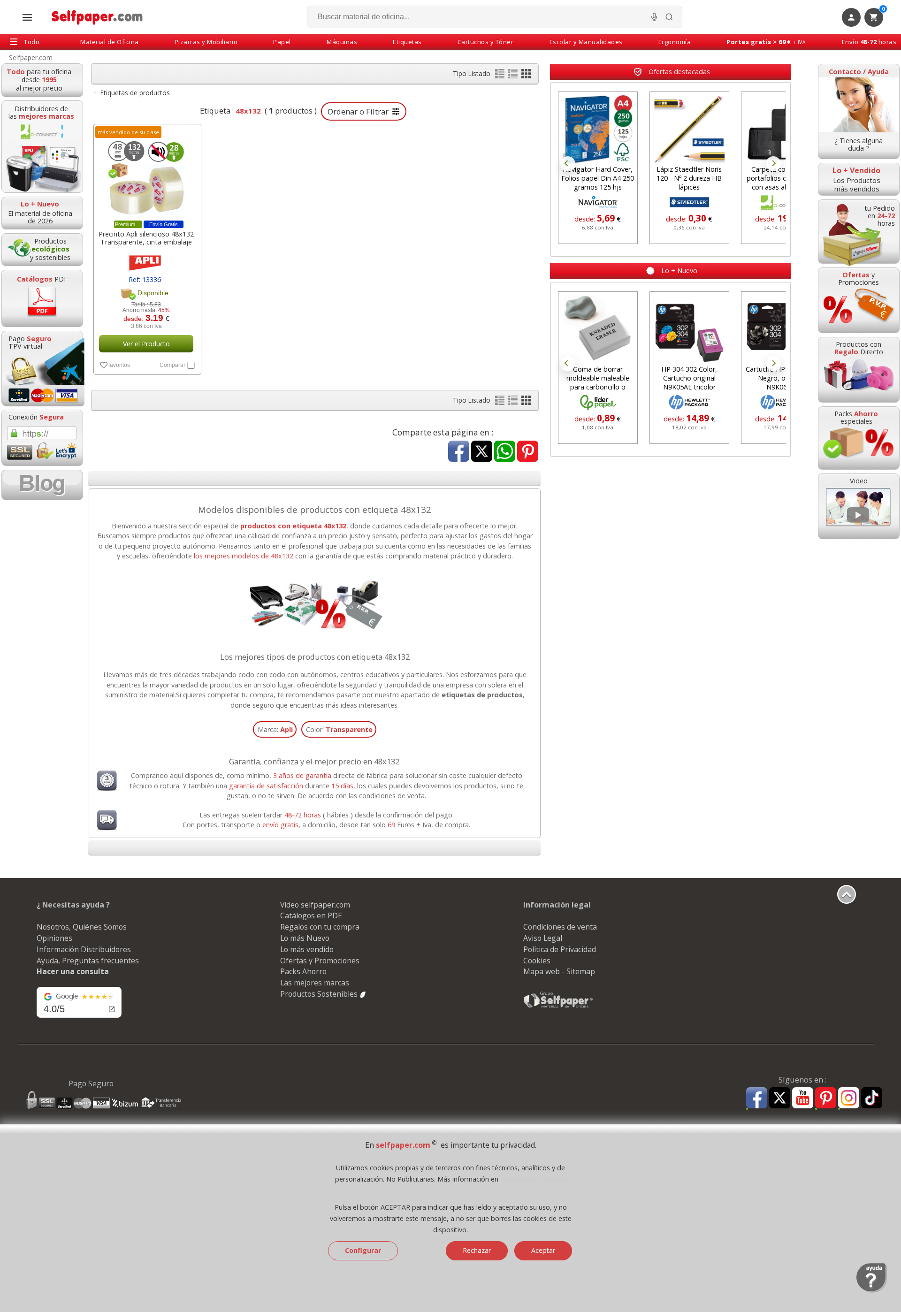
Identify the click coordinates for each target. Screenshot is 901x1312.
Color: (339, 729)
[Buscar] (669, 17)
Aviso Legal (542, 938)
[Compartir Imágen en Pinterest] (527, 452)
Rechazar (477, 1250)
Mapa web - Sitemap (559, 971)
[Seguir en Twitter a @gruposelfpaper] (779, 1098)
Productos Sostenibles (319, 994)
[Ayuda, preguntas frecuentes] (871, 1290)
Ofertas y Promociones (319, 960)
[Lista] (500, 75)
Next (773, 163)
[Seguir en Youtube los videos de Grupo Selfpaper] (802, 1098)
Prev (567, 163)
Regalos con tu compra (319, 927)
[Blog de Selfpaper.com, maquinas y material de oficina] (42, 485)
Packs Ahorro (303, 971)
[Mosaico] (526, 75)
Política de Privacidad (559, 949)
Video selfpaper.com (315, 905)
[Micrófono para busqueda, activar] (654, 17)
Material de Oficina (109, 42)
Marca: (275, 729)
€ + (766, 42)
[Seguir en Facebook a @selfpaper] (756, 1099)
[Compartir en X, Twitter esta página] (481, 452)
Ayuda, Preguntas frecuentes (88, 960)
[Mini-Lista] (513, 75)
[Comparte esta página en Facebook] (458, 452)
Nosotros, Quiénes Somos (82, 927)
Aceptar (543, 1250)
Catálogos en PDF (311, 915)
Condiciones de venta (560, 927)
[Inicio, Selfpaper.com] (97, 17)
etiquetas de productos (482, 694)
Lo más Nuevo (304, 938)
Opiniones (54, 938)
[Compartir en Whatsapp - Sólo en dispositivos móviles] (504, 452)
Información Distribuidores (84, 949)
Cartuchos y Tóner (486, 42)
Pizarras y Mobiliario (206, 42)
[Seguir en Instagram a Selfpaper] (848, 1099)
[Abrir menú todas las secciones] (27, 17)
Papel (282, 42)
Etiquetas (407, 42)
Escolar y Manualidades (586, 42)
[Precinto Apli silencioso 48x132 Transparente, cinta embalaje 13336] (146, 174)
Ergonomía (674, 42)
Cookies (536, 960)
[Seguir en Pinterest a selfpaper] (825, 1099)
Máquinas (342, 42)
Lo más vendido (307, 949)
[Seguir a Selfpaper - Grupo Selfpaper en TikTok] (871, 1098)
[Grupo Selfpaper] (558, 1007)
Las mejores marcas (314, 982)
